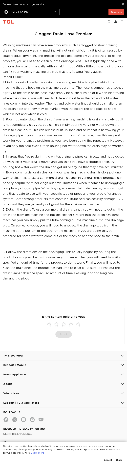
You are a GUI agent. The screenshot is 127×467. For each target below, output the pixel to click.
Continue (116, 11)
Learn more (37, 452)
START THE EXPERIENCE (17, 433)
